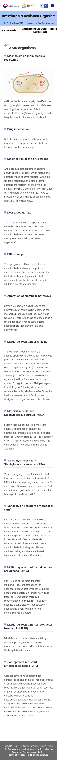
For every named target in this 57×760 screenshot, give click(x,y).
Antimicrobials (9, 30)
